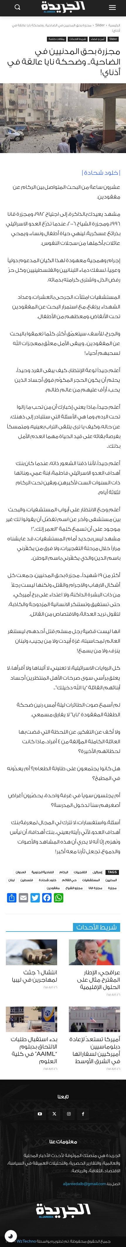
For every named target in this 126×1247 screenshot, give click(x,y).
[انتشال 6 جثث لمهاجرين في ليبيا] (31, 952)
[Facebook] (83, 1114)
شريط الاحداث (77, 39)
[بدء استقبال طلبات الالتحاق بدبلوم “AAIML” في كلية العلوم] (31, 1019)
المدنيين (111, 880)
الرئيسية (114, 25)
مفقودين (53, 888)
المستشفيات (91, 880)
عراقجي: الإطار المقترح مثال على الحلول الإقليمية (98, 979)
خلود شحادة (47, 880)
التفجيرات (80, 872)
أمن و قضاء (97, 39)
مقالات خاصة (56, 39)
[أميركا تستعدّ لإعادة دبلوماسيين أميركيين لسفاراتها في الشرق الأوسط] (94, 1019)
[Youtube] (40, 1114)
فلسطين (27, 880)
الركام (63, 872)
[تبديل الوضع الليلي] (11, 1236)
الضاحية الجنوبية (43, 872)
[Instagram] (68, 1114)
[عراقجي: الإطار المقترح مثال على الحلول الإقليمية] (94, 952)
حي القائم (69, 880)
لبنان (11, 880)
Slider (100, 25)
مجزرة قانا (95, 888)
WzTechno (26, 1241)
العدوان (21, 872)
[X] (54, 1114)
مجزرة (112, 888)
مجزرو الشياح (74, 888)
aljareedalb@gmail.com (84, 1184)
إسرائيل (97, 872)
